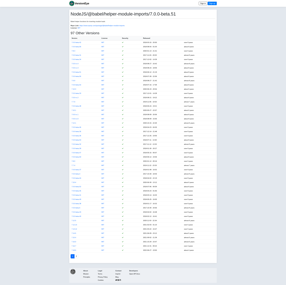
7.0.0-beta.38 (76, 203)
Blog (117, 277)
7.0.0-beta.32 (76, 144)
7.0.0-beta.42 (76, 42)
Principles (86, 277)
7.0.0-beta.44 (76, 178)
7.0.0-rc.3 (75, 68)
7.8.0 (73, 161)
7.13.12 (74, 229)
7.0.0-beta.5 (76, 208)
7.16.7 (74, 246)
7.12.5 (74, 220)
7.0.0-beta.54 (76, 85)
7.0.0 (73, 80)
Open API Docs (134, 274)
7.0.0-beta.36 (76, 136)
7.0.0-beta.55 (76, 76)
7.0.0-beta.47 (76, 153)
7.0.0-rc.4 (75, 63)
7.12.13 (74, 225)
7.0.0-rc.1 (75, 114)
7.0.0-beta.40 (76, 216)
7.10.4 (74, 182)
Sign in (203, 3)
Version (74, 38)
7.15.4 (74, 237)
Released (146, 38)
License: (74, 28)
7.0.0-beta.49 (76, 199)
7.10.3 (74, 89)
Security (125, 38)
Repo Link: (75, 25)
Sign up (212, 3)
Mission (86, 274)
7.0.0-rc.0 (75, 119)
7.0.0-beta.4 (76, 174)
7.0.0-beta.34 (76, 59)
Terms (100, 274)
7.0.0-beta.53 (76, 140)
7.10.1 (74, 110)
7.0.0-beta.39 (76, 148)
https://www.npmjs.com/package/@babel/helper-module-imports (102, 25)
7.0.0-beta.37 (76, 170)
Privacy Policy (103, 277)
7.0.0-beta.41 (76, 195)
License (104, 38)
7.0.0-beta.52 (76, 186)
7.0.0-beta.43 (76, 212)
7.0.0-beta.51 (76, 72)
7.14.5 (74, 233)
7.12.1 (74, 123)
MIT (79, 28)
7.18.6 (74, 250)
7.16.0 (74, 242)
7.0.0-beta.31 (76, 55)
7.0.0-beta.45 (76, 191)
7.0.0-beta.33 (76, 93)
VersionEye (82, 3)
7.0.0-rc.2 (75, 97)
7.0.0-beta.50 (76, 157)
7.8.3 (73, 51)
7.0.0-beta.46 (76, 127)
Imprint (117, 274)
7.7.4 (73, 165)
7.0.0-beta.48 (76, 106)
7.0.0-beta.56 (76, 47)
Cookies (101, 280)
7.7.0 (73, 102)
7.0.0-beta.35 (76, 131)
